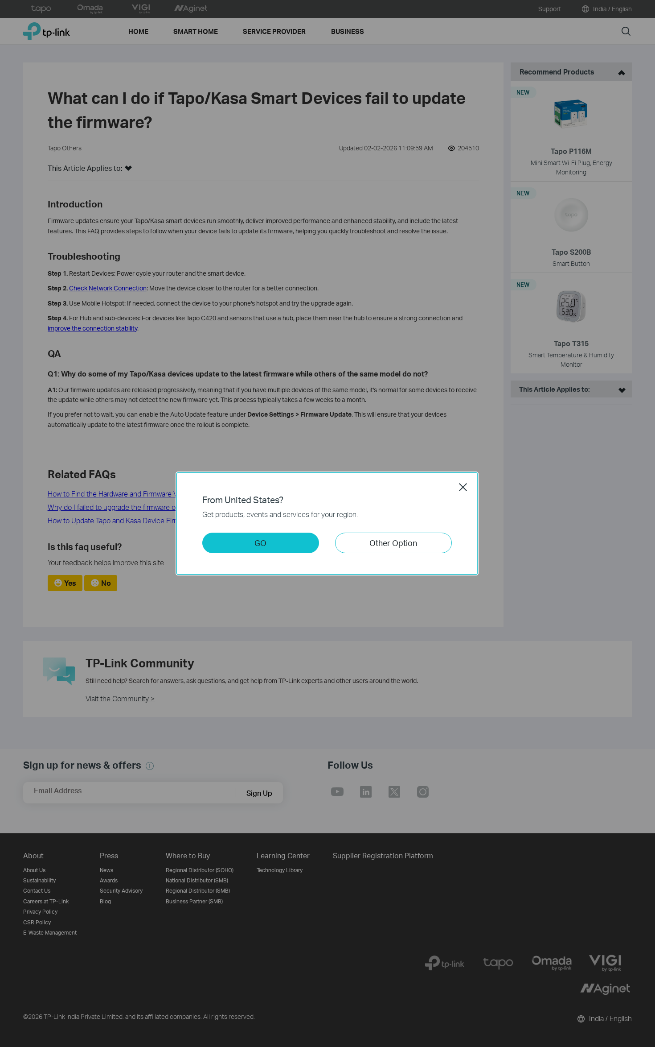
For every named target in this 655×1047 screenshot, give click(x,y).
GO (260, 543)
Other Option (393, 543)
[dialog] (327, 523)
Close (462, 487)
